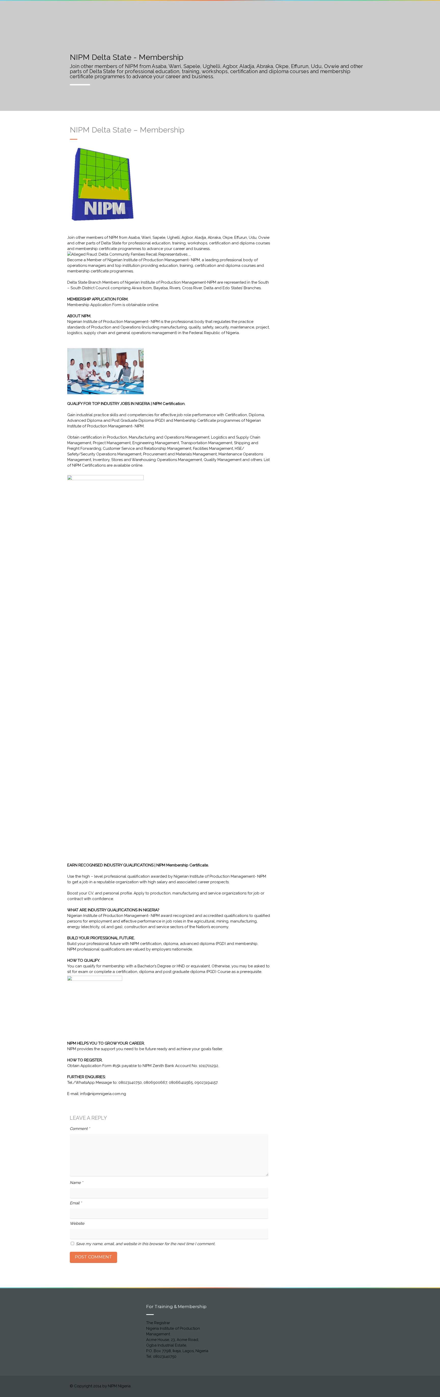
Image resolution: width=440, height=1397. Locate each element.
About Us (78, 12)
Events (76, 17)
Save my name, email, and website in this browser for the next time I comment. (145, 1244)
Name (76, 1182)
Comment (80, 1128)
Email (76, 1203)
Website (77, 1223)
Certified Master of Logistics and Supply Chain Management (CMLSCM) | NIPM (172, 12)
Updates (105, 17)
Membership (271, 12)
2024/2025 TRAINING (315, 12)
